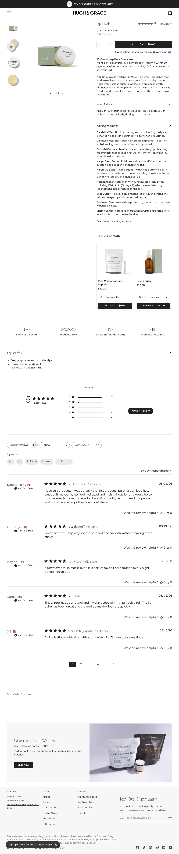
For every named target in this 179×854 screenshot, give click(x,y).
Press (45, 802)
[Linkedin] (163, 847)
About (46, 797)
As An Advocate (87, 797)
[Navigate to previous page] (64, 663)
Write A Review (140, 411)
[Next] (62, 93)
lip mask (47, 461)
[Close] (56, 844)
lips (20, 461)
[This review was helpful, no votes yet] (161, 513)
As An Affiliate (86, 802)
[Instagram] (157, 847)
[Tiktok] (144, 847)
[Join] (169, 817)
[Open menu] (12, 13)
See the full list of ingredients (113, 221)
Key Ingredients (107, 126)
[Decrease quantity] (99, 44)
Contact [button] (11, 792)
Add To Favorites (109, 31)
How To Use (104, 104)
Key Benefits (14, 353)
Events (82, 813)
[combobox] (55, 445)
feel (11, 461)
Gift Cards (48, 824)
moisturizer (64, 461)
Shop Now (23, 765)
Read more (103, 95)
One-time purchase (110, 297)
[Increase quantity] (110, 44)
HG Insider (48, 819)
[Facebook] (137, 847)
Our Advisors (50, 808)
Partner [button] (82, 792)
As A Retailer (85, 808)
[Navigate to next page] (114, 663)
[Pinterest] (150, 847)
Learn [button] (45, 792)
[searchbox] (19, 445)
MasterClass (49, 813)
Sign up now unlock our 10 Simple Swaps (30, 844)
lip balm (32, 461)
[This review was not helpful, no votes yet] (168, 513)
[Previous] (50, 93)
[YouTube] (170, 847)
